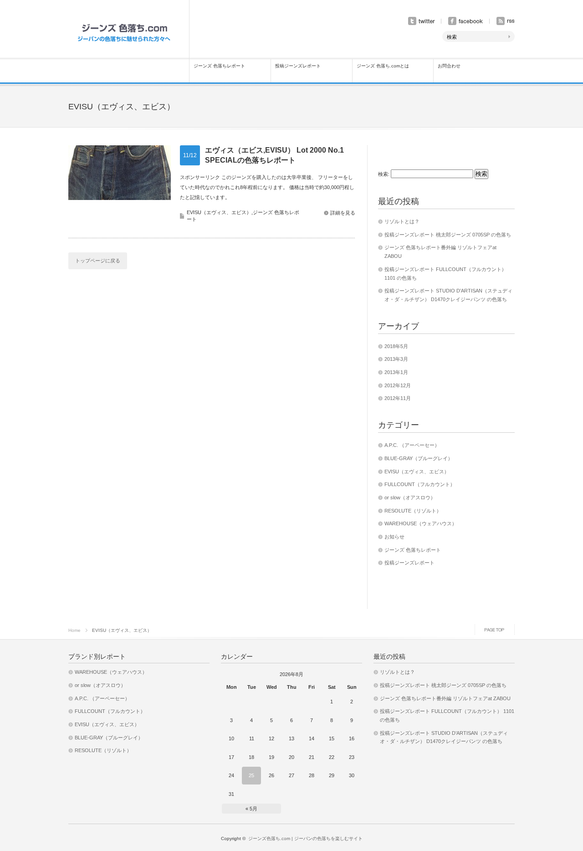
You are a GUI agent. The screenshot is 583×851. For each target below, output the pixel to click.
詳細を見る (342, 212)
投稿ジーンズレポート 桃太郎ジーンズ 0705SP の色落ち (447, 234)
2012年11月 (397, 398)
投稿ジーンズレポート (298, 65)
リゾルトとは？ (401, 221)
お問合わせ (449, 65)
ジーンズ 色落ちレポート (219, 65)
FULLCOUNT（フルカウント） (419, 484)
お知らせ (394, 536)
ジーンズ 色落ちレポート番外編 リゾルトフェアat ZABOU (445, 698)
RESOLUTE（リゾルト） (412, 510)
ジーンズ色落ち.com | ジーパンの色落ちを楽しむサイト (305, 838)
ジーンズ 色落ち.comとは (383, 65)
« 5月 (251, 808)
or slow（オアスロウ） (409, 497)
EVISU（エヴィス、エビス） (219, 212)
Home (74, 630)
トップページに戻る (97, 260)
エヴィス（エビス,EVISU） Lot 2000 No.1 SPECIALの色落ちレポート (274, 155)
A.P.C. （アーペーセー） (412, 445)
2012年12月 (397, 385)
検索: (383, 174)
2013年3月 (396, 359)
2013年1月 (396, 372)
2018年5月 (396, 346)
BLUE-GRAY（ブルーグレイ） (418, 458)
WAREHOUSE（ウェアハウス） (420, 523)
